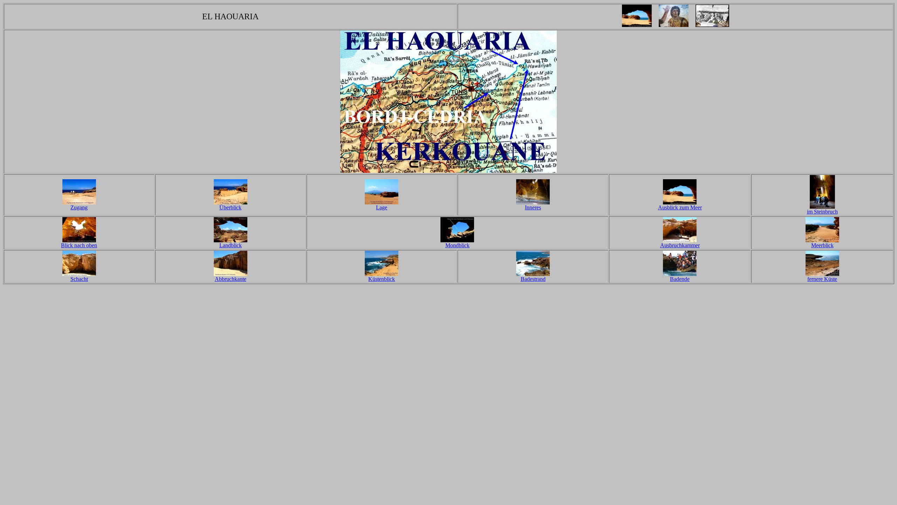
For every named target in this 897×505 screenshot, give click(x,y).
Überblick (230, 207)
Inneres (533, 207)
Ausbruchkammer (680, 245)
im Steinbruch (822, 212)
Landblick (230, 245)
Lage (381, 207)
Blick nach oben (79, 245)
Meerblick (822, 245)
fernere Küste (822, 279)
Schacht (79, 279)
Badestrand (533, 279)
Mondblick (457, 245)
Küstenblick (381, 279)
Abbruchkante (230, 279)
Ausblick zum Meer (680, 207)
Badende (680, 279)
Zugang (79, 207)
